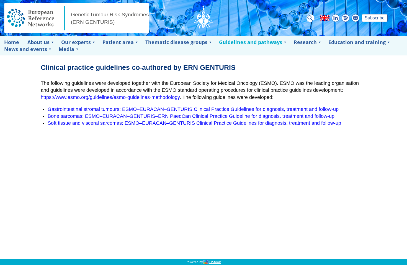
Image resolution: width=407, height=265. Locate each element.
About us (38, 42)
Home (11, 42)
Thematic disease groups (176, 42)
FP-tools (215, 262)
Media (66, 49)
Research (305, 42)
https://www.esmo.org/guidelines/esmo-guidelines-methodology (110, 97)
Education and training (357, 42)
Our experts (76, 42)
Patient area (118, 42)
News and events (25, 49)
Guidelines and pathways (250, 42)
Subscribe (375, 18)
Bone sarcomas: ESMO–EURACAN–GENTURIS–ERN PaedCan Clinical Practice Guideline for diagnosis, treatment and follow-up (191, 116)
